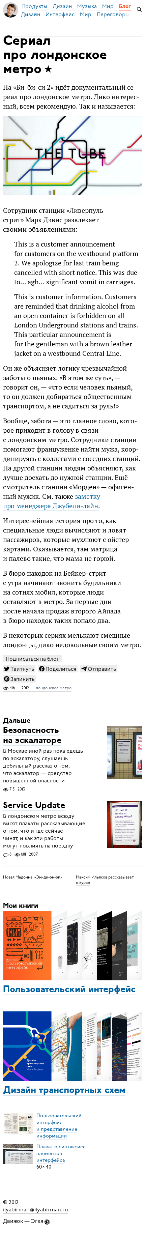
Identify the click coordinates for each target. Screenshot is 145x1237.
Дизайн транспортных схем (64, 1090)
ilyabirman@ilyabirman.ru (35, 1209)
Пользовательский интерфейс (69, 990)
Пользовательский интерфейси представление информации (59, 1125)
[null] (19, 668)
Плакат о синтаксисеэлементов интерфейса (61, 1153)
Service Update (34, 805)
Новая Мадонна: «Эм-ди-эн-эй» (32, 877)
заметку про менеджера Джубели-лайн (51, 501)
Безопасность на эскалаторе (32, 735)
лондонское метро (53, 688)
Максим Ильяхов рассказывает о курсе (105, 879)
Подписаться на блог (32, 658)
